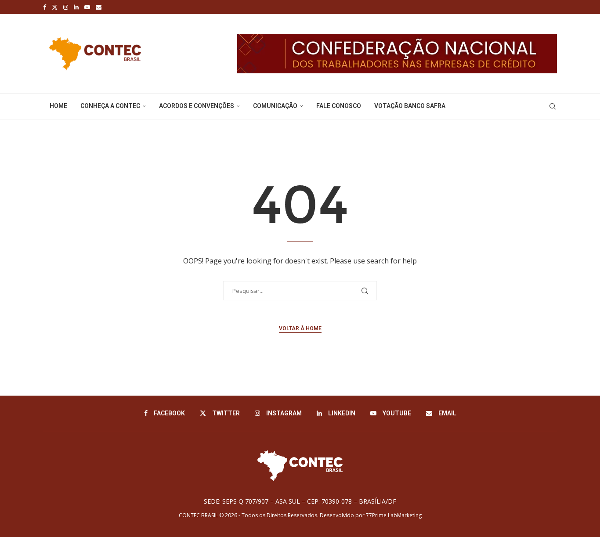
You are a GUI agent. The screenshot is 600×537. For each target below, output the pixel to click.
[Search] (552, 106)
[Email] (98, 7)
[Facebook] (44, 7)
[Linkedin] (76, 7)
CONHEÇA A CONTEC (110, 105)
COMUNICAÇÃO (275, 105)
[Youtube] (87, 7)
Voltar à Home (300, 328)
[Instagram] (65, 7)
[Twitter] (55, 7)
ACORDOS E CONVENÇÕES (196, 105)
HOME (58, 105)
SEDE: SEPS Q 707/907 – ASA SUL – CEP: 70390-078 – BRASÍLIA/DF (300, 501)
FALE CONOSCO (338, 105)
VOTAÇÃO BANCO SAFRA (409, 105)
